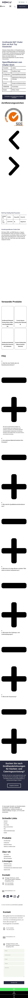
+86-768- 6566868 (10, 928)
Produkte (5, 823)
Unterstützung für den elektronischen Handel (13, 867)
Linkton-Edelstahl (5, 904)
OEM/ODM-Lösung (7, 863)
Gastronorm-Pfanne (8, 844)
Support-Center (7, 869)
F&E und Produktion (8, 858)
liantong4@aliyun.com (10, 890)
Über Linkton (6, 824)
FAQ (4, 828)
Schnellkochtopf (7, 840)
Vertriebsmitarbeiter (8, 865)
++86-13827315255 (10, 929)
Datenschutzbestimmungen (9, 830)
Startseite (6, 821)
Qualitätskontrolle (7, 856)
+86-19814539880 (9, 884)
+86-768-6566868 (9, 883)
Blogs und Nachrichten (8, 826)
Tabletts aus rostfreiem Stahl (9, 846)
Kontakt (5, 832)
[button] (10, 6)
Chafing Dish (6, 842)
